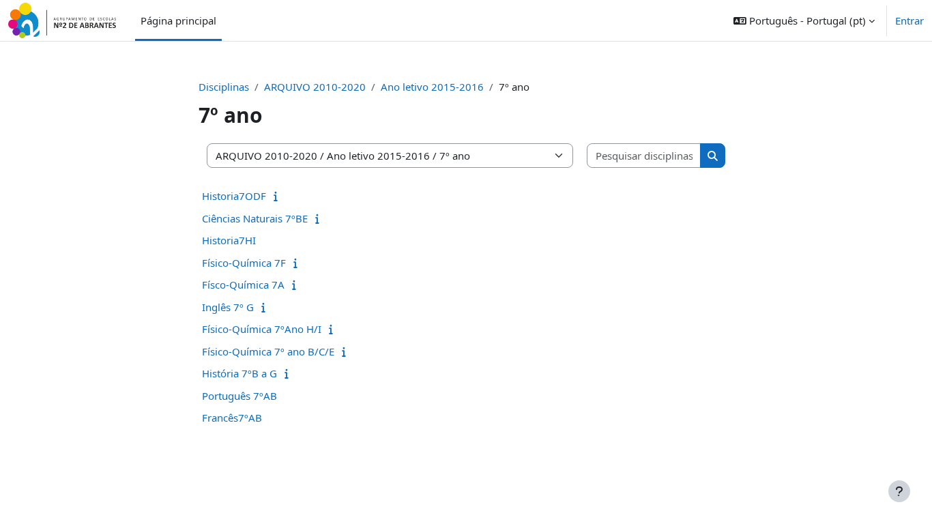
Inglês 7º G (228, 307)
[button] (804, 20)
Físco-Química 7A (243, 284)
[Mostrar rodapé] (899, 491)
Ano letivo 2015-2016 (432, 86)
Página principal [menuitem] (178, 20)
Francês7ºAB (232, 417)
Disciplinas (224, 86)
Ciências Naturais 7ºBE (255, 218)
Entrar (909, 20)
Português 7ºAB (239, 396)
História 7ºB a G (239, 373)
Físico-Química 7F (244, 263)
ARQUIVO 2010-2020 (315, 86)
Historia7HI (229, 240)
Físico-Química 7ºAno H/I (261, 329)
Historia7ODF (234, 196)
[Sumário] (279, 196)
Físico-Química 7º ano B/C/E (268, 351)
